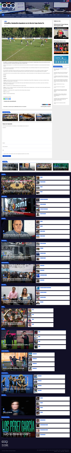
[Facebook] (1, 6)
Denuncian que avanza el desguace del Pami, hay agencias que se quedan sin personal (16, 213)
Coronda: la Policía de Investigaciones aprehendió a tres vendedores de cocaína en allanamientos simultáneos (17, 258)
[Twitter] (1, 7)
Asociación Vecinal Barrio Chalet (8, 16)
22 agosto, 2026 (6, 303)
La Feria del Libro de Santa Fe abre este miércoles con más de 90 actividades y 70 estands (53, 435)
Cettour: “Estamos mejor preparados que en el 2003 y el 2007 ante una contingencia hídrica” (53, 298)
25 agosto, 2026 (6, 413)
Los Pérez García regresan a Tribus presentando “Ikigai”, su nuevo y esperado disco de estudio (16, 433)
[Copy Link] (1, 9)
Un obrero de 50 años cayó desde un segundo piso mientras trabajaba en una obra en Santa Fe (54, 222)
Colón (3, 343)
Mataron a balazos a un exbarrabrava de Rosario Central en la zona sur (50, 254)
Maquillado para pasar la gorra (44, 205)
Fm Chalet (5, 11)
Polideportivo (39, 385)
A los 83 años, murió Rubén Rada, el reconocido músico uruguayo (49, 421)
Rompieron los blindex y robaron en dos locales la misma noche (49, 232)
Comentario (4, 127)
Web (3, 150)
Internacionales (5, 277)
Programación (31, 16)
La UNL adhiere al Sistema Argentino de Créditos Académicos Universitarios (25, 118)
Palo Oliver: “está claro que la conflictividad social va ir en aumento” (15, 106)
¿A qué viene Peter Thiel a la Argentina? (46, 210)
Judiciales (38, 116)
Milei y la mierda (7, 412)
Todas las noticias (62, 451)
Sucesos (41, 221)
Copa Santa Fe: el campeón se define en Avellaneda (40, 369)
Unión (3, 321)
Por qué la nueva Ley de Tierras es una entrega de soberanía (49, 408)
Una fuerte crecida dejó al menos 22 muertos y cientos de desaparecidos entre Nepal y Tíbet (54, 281)
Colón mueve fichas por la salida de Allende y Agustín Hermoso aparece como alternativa (51, 337)
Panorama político (46, 199)
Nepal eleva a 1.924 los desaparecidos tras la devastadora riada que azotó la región (52, 271)
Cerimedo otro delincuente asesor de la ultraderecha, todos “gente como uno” (51, 266)
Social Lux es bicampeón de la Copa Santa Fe (39, 364)
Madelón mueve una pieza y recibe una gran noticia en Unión (41, 320)
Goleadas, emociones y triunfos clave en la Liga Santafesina (41, 359)
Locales (5, 21)
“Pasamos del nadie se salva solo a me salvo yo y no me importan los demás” (51, 288)
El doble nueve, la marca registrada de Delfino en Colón (16, 345)
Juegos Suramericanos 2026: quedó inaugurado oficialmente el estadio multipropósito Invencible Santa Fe (60, 90)
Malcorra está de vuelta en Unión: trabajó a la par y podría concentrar (42, 325)
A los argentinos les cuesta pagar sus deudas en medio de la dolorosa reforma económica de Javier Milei (17, 280)
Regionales (44, 243)
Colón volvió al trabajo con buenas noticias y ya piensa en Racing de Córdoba (49, 347)
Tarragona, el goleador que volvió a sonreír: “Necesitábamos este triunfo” (13, 323)
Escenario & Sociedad (42, 434)
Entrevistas (4, 299)
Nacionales (41, 199)
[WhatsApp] (1, 4)
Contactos (18, 16)
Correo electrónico (5, 146)
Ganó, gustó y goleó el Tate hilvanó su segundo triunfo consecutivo (42, 310)
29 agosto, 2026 (6, 169)
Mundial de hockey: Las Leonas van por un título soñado (16, 389)
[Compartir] (1, 10)
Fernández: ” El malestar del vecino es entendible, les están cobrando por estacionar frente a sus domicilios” (18, 301)
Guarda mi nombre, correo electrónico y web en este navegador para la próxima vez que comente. (16, 153)
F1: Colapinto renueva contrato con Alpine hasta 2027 (45, 386)
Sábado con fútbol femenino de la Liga (13, 368)
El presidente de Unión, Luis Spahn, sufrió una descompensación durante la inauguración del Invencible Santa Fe (60, 95)
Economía (41, 243)
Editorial (41, 407)
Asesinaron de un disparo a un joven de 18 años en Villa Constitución (50, 259)
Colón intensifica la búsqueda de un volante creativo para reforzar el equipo (49, 342)
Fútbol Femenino (34, 358)
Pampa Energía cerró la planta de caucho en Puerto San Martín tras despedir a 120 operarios (53, 244)
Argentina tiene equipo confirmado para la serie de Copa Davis (47, 391)
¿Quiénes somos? (24, 16)
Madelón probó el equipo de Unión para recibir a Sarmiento (40, 315)
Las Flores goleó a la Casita (45, 106)
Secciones (59, 451)
